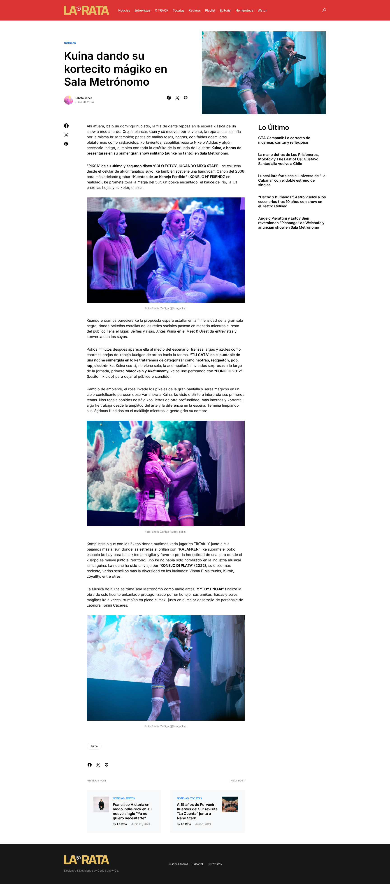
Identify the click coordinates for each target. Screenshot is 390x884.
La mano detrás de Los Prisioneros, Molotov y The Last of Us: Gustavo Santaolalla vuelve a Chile (288, 159)
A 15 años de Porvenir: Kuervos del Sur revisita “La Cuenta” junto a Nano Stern (197, 811)
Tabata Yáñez (83, 98)
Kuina (94, 746)
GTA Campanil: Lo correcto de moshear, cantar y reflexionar (284, 139)
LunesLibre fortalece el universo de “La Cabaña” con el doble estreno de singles (291, 180)
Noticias (70, 43)
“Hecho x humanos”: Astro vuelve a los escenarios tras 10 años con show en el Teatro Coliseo (292, 201)
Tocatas (196, 798)
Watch (130, 798)
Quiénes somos (178, 864)
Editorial (198, 864)
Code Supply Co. (108, 870)
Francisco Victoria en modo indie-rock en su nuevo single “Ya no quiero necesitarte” (132, 811)
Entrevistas (214, 864)
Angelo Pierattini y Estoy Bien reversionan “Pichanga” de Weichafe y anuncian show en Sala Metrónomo (291, 222)
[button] (324, 10)
